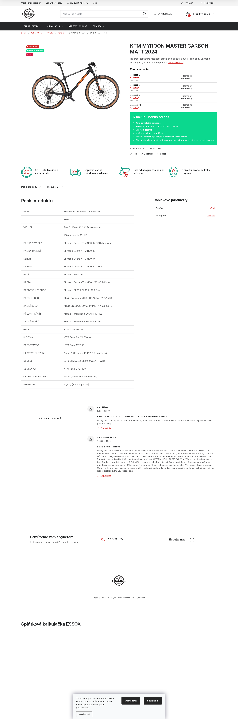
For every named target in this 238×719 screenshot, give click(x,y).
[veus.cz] (119, 580)
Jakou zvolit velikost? (77, 3)
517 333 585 (164, 14)
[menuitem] (32, 26)
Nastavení (84, 714)
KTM (159, 148)
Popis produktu (29, 186)
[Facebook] (192, 540)
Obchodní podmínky (31, 3)
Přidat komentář (50, 418)
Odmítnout (131, 700)
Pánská (211, 215)
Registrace (209, 3)
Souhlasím (152, 700)
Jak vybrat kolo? (54, 3)
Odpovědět (106, 428)
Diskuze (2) (53, 186)
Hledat (144, 14)
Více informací (175, 62)
